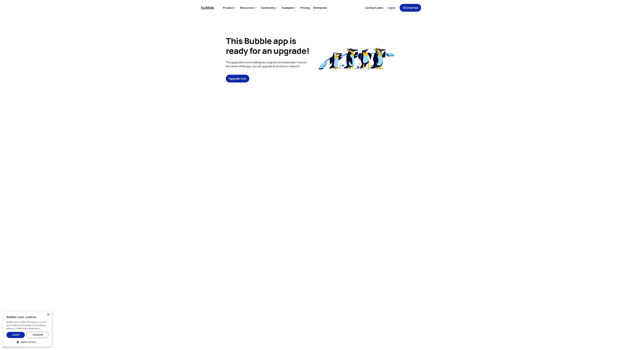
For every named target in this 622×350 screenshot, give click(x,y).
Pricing (305, 8)
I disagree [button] (37, 334)
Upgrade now (237, 78)
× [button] (48, 314)
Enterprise (320, 8)
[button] (27, 342)
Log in (391, 8)
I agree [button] (16, 334)
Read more (34, 328)
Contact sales (374, 8)
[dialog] (27, 329)
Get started (410, 8)
